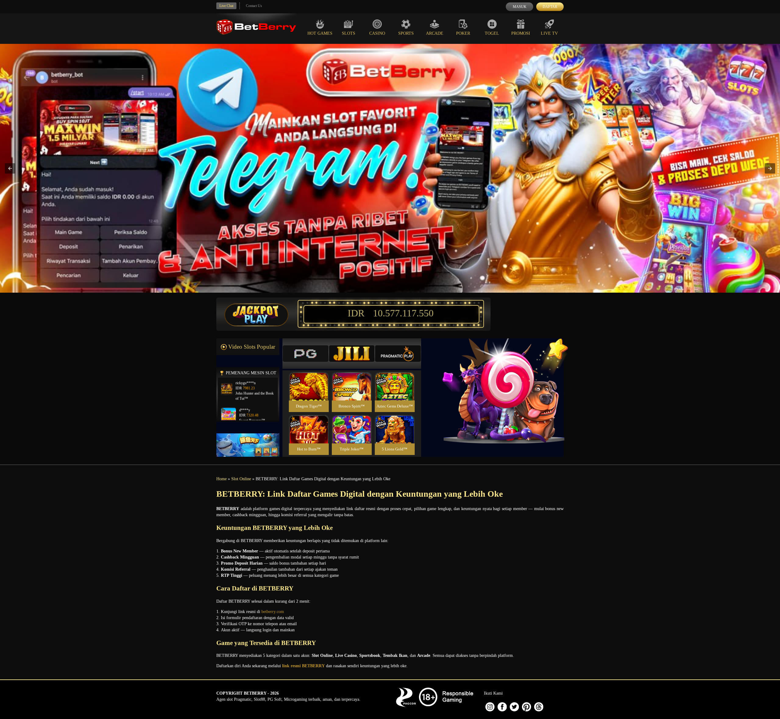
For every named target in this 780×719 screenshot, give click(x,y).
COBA (308, 379)
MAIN (308, 393)
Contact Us (254, 6)
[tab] (305, 353)
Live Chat (226, 6)
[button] (10, 168)
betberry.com (272, 611)
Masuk (519, 7)
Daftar (550, 7)
